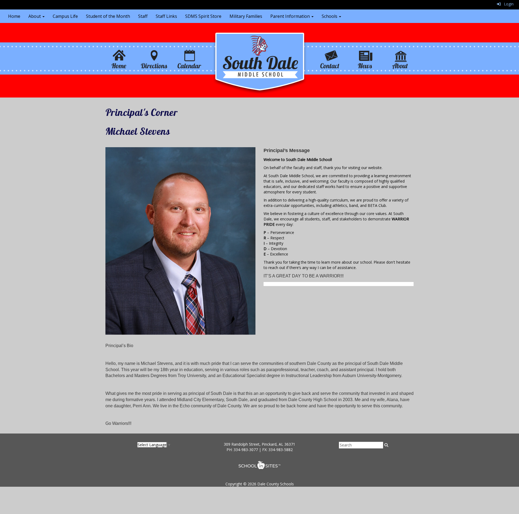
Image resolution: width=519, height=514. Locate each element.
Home (14, 16)
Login (507, 3)
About (35, 16)
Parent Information (290, 16)
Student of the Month (108, 16)
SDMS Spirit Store (203, 16)
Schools (330, 16)
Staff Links (166, 16)
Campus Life (65, 16)
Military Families (245, 16)
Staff (143, 16)
